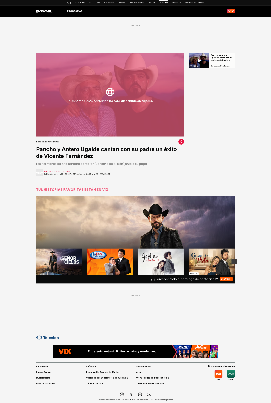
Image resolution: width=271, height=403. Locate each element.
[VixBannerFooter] (135, 351)
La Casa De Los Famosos (194, 3)
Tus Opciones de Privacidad (150, 383)
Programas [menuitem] (74, 11)
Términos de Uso (94, 383)
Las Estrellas (79, 3)
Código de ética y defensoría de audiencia (107, 378)
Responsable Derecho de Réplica (102, 372)
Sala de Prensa (43, 372)
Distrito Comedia (137, 3)
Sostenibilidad (143, 366)
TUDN (98, 3)
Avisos (139, 372)
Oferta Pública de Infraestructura (152, 378)
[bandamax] (44, 11)
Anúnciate (91, 366)
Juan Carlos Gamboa (59, 171)
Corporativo (42, 366)
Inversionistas (43, 378)
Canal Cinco (109, 3)
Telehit (152, 3)
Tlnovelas (176, 3)
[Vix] (231, 11)
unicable (122, 3)
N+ (90, 3)
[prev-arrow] (34, 261)
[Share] (181, 142)
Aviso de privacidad (45, 383)
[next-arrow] (234, 261)
